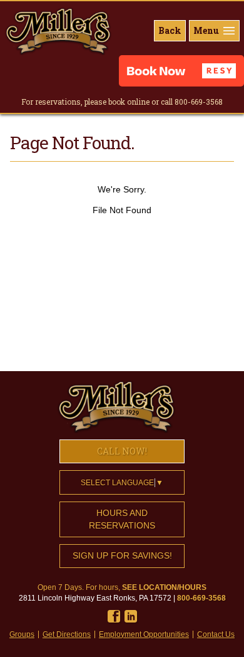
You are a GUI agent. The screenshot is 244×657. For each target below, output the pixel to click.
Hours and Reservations (122, 519)
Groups (21, 634)
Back (169, 30)
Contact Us (216, 634)
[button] (181, 71)
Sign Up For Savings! (122, 555)
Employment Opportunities (144, 634)
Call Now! (122, 451)
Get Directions (67, 634)
